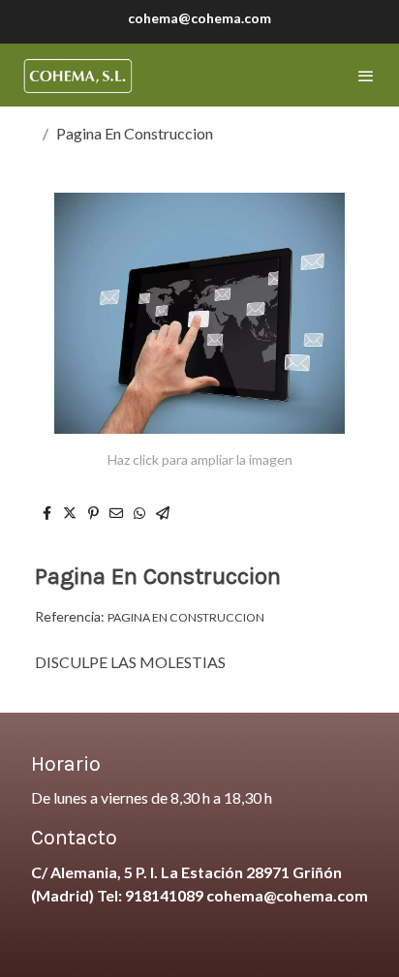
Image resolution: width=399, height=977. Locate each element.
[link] (77, 75)
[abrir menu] (366, 75)
